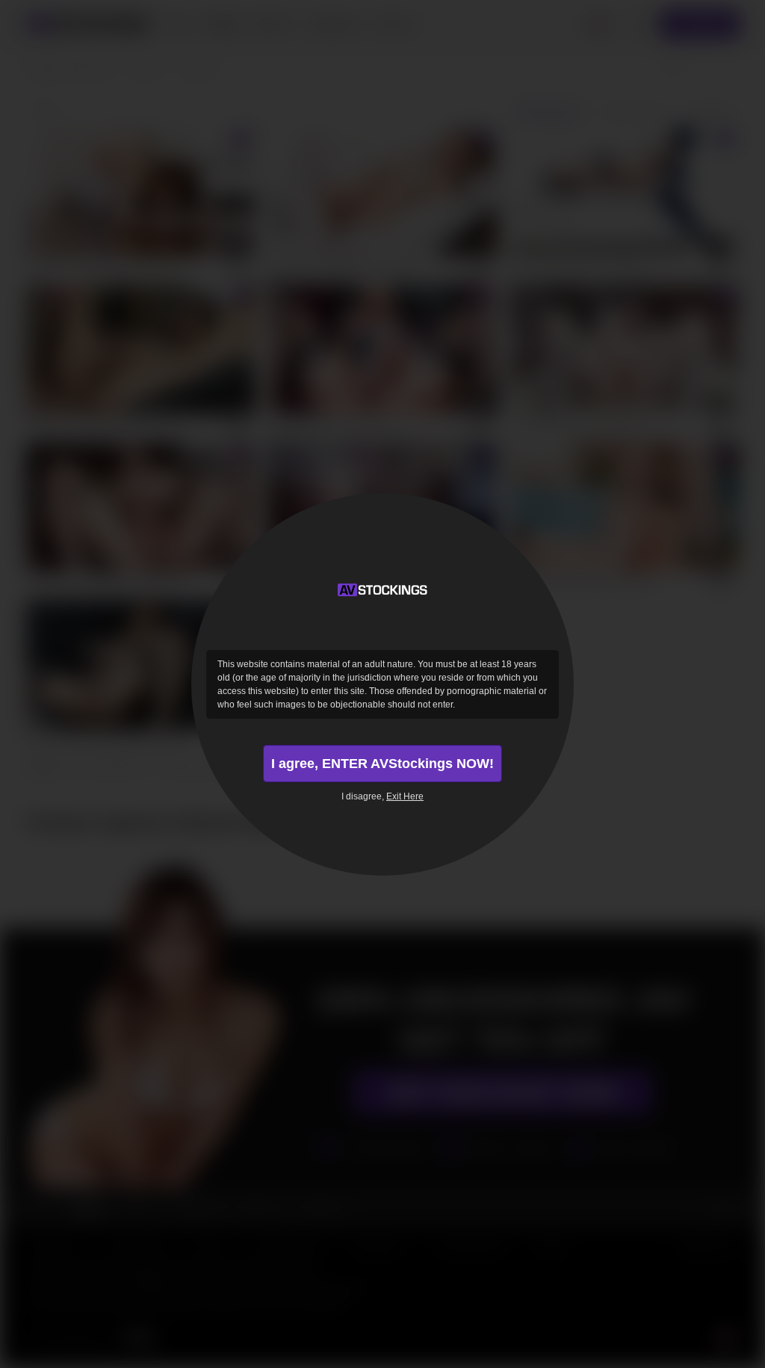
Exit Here (405, 796)
